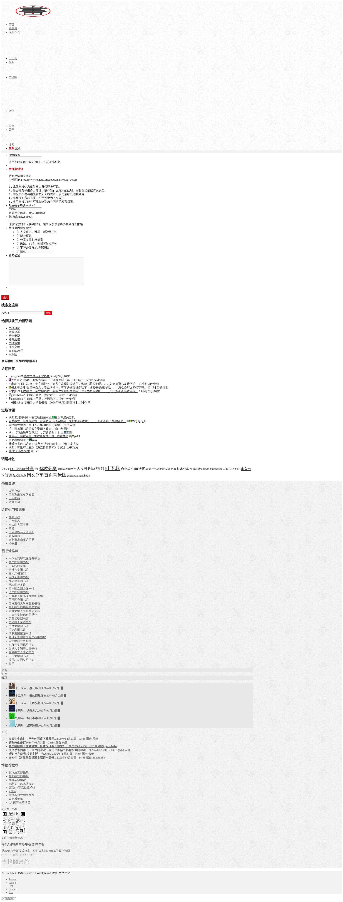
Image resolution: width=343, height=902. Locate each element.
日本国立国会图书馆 (21, 588)
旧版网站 (14, 498)
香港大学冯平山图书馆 (23, 648)
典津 (11, 663)
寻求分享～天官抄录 (37, 376)
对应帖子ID (22, 205)
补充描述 (14, 255)
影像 (173, 468)
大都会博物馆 (17, 780)
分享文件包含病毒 (31, 239)
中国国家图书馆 (19, 562)
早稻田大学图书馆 (20, 622)
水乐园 (13, 354)
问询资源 (14, 335)
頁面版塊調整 (17, 440)
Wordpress (43, 872)
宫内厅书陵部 (17, 573)
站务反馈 (14, 339)
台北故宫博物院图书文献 (24, 607)
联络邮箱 (20, 216)
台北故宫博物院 (19, 776)
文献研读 (14, 328)
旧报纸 (206, 469)
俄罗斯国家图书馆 (20, 633)
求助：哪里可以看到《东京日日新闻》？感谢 (37, 447)
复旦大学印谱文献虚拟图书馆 (27, 637)
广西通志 (14, 520)
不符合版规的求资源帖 (34, 247)
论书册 (13, 543)
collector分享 (22, 468)
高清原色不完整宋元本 (78, 475)
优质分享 (48, 468)
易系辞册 (14, 535)
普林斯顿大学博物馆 (21, 795)
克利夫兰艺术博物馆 (21, 783)
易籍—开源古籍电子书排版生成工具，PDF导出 (54, 379)
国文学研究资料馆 (20, 641)
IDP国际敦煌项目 (19, 802)
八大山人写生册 (19, 524)
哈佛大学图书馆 (19, 569)
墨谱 (11, 528)
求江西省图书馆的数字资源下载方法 (31, 428)
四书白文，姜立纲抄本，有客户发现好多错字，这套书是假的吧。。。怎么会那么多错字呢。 (79, 383)
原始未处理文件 (66, 469)
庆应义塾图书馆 (19, 618)
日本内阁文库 (17, 566)
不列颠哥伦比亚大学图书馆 (26, 596)
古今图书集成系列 (90, 469)
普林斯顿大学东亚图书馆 (24, 603)
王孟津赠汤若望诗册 (21, 532)
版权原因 (26, 235)
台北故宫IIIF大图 (133, 469)
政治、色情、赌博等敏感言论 (38, 243)
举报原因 (20, 227)
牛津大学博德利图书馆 (23, 614)
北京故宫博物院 (19, 772)
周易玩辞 (14, 517)
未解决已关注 (231, 468)
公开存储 (14, 490)
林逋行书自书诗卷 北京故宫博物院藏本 (33, 443)
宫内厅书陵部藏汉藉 (158, 468)
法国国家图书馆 (19, 592)
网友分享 (35, 475)
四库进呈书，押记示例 (41, 395)
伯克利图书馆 (17, 629)
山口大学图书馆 (19, 656)
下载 (37, 469)
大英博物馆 (16, 798)
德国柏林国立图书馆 (21, 659)
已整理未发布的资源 (21, 494)
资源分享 (14, 331)
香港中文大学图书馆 (21, 652)
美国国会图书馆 (19, 599)
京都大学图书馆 (19, 577)
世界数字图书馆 (19, 581)
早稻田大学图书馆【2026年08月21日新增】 (51, 402)
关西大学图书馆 (19, 626)
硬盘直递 (14, 502)
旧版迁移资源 (216, 469)
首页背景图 (55, 474)
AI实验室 (5, 469)
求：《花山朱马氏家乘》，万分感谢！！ (34, 432)
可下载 (112, 468)
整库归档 (196, 469)
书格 (20, 872)
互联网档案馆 (17, 584)
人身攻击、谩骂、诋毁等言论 (38, 231)
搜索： (5, 312)
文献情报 (14, 343)
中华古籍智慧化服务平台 (24, 558)
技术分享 (183, 469)
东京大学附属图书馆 (21, 644)
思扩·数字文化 (61, 872)
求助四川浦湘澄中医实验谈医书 (29, 417)
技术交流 (14, 346)
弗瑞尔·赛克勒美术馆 (22, 787)
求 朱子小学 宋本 (19, 451)
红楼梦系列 (19, 475)
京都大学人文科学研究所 (24, 611)
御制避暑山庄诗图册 (21, 539)
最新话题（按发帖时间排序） (20, 361)
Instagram (14, 154)
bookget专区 (16, 350)
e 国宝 (12, 791)
